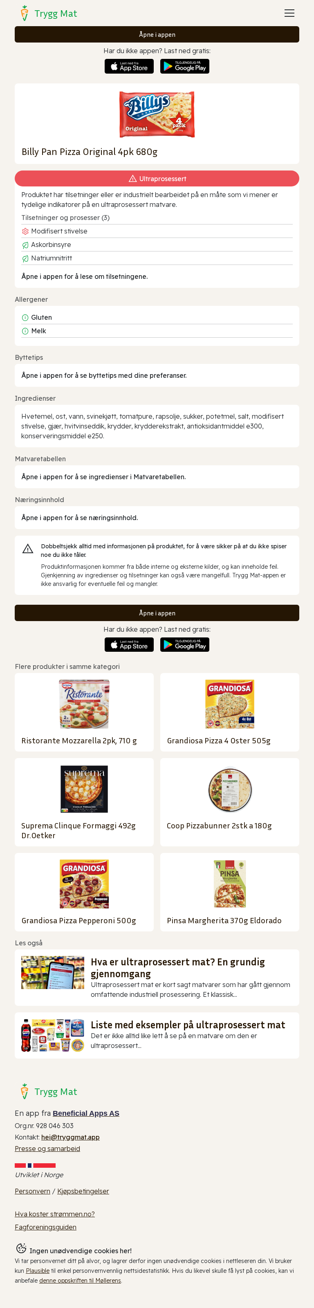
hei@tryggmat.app (70, 1137)
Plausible (37, 1270)
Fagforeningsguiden (45, 1227)
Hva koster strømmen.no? (55, 1214)
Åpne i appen (157, 34)
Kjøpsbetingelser (83, 1191)
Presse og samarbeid (47, 1148)
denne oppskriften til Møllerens (80, 1280)
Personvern (32, 1191)
